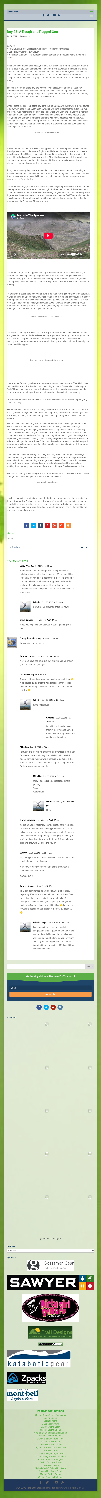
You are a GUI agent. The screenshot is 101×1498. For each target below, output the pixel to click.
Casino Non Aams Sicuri (50, 1445)
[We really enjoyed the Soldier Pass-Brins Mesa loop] (72, 1085)
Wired (36, 602)
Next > (84, 547)
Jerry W (24, 566)
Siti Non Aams (50, 1421)
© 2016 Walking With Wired (29, 1488)
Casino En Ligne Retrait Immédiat (50, 1456)
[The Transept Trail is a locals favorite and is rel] (29, 1085)
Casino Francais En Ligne (50, 1459)
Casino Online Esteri (50, 1427)
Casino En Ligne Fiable (50, 1462)
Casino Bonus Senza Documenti (50, 1415)
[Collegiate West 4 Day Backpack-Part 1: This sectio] (72, 1215)
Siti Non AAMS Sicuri (50, 1442)
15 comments (24, 36)
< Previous (15, 547)
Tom (22, 886)
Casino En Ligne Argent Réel (50, 1439)
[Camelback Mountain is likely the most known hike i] (72, 1042)
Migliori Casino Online (50, 1430)
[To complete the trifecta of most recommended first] (29, 1128)
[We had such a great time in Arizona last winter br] (72, 1128)
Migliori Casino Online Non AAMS (50, 1447)
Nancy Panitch (27, 638)
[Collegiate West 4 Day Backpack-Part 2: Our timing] (29, 1215)
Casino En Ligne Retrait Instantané (50, 1433)
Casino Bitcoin (50, 1418)
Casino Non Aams (50, 1451)
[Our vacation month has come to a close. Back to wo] (72, 1172)
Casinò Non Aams (50, 1424)
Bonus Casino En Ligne (50, 1436)
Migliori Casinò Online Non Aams (50, 1468)
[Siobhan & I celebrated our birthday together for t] (29, 1172)
